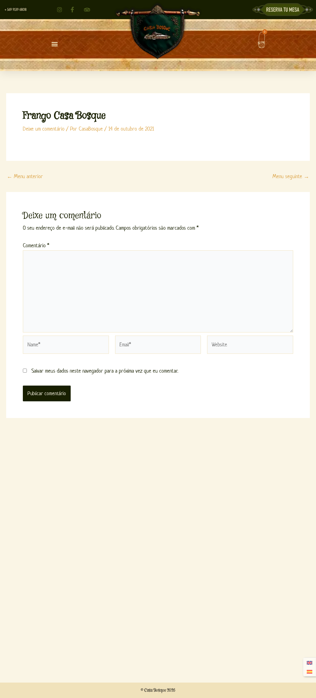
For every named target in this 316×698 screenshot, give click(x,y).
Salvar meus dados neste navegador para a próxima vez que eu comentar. (104, 370)
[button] (55, 44)
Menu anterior (25, 176)
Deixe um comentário (43, 128)
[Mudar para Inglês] (309, 662)
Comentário (36, 245)
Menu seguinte (290, 176)
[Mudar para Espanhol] (309, 671)
